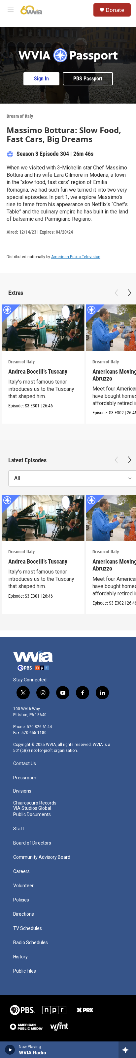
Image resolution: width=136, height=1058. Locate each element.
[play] (10, 1049)
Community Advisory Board (41, 857)
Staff (18, 828)
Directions (23, 914)
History (20, 956)
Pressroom (24, 777)
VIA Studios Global (32, 808)
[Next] (129, 292)
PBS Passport (87, 78)
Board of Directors (32, 843)
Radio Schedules (30, 942)
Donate (115, 10)
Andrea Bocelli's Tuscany (37, 371)
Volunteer (23, 885)
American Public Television (75, 256)
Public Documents (32, 814)
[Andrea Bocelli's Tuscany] (43, 327)
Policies (21, 899)
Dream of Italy (20, 116)
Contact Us (24, 763)
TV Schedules (27, 928)
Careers (21, 871)
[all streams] (127, 1049)
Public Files (24, 971)
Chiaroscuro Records (34, 803)
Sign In (41, 78)
